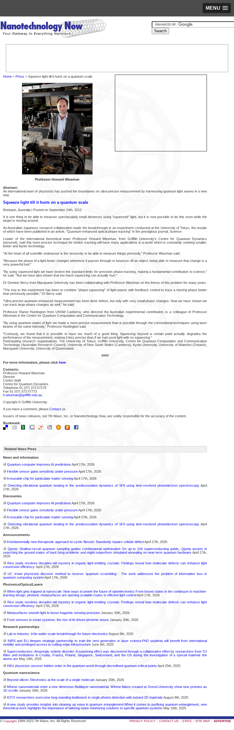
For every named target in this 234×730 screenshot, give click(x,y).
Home (7, 76)
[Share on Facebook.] (78, 428)
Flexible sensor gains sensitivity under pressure (42, 471)
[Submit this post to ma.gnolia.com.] (60, 428)
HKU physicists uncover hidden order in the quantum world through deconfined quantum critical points (82, 666)
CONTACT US (169, 721)
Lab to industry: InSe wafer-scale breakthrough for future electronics (57, 634)
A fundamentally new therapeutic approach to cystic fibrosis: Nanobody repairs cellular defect (75, 542)
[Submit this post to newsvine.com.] (25, 428)
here (62, 362)
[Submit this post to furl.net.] (69, 428)
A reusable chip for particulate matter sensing (40, 478)
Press (20, 76)
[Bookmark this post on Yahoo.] (42, 428)
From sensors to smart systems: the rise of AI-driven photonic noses (58, 620)
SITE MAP (202, 721)
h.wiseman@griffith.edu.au (22, 395)
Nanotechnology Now (53, 29)
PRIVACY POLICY (142, 721)
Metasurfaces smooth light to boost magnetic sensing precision (53, 613)
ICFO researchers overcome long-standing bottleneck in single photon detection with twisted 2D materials (85, 697)
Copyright (10, 721)
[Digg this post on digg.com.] (16, 428)
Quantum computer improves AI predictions (39, 464)
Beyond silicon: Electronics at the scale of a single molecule (50, 680)
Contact (55, 409)
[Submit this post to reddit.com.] (51, 428)
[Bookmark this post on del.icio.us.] (7, 428)
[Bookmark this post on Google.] (33, 428)
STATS (187, 721)
